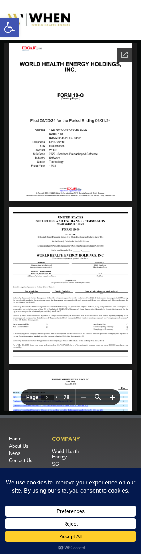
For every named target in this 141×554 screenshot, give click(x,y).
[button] (9, 27)
